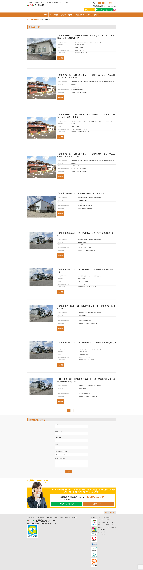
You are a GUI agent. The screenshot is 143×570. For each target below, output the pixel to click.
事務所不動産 (80, 15)
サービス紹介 (54, 15)
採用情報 (97, 15)
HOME (45, 15)
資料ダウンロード (98, 504)
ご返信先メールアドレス (61, 431)
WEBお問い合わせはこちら (104, 10)
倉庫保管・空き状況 (66, 15)
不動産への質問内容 (60, 458)
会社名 (56, 444)
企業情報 (89, 15)
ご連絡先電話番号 (59, 438)
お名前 (56, 424)
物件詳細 (60, 58)
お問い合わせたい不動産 (61, 451)
